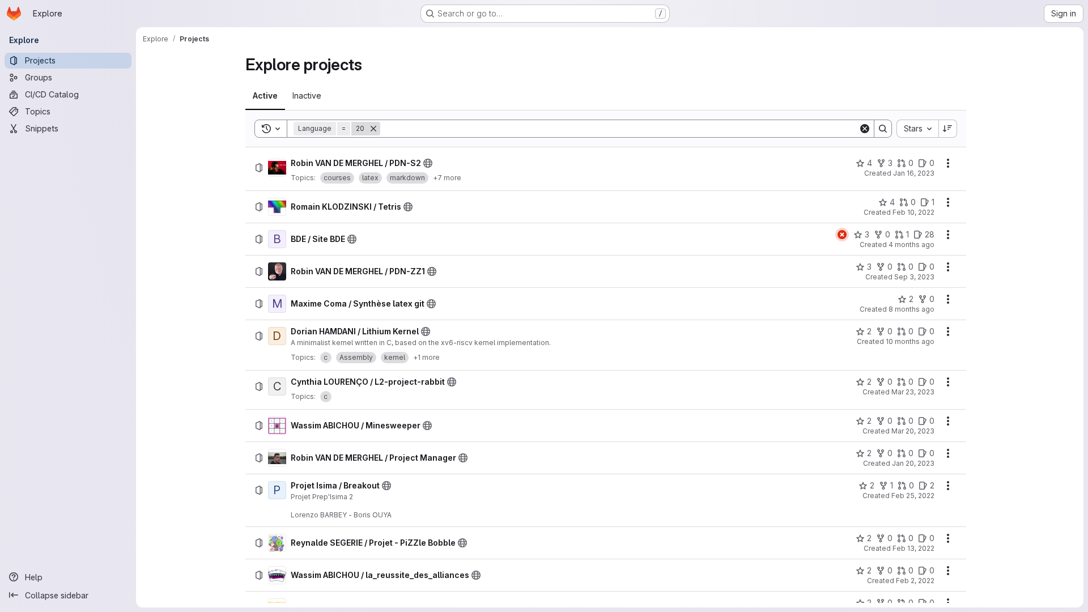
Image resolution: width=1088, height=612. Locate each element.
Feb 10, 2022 (913, 212)
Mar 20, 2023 (912, 431)
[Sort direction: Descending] (948, 129)
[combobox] (917, 129)
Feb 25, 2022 (912, 495)
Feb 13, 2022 (913, 548)
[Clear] (865, 128)
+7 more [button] (447, 177)
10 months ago (910, 341)
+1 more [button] (426, 357)
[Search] (883, 129)
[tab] (265, 96)
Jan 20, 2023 (913, 463)
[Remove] (373, 128)
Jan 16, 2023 (913, 173)
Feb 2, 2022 (915, 580)
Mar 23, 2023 (912, 392)
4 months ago (911, 244)
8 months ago (911, 309)
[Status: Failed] (842, 234)
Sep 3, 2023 (914, 277)
